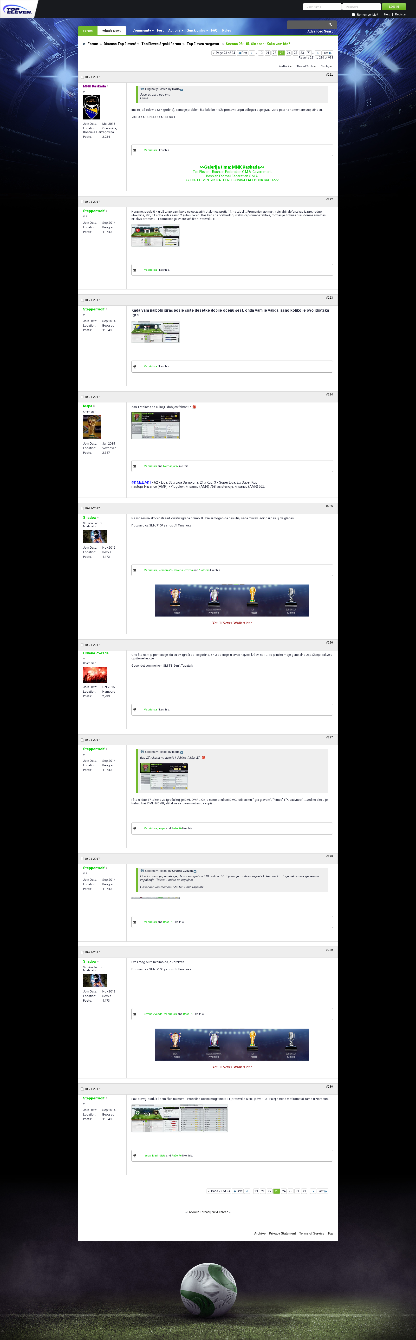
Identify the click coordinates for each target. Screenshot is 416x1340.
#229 (329, 950)
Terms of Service (311, 1233)
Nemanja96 (170, 466)
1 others (204, 570)
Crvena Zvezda (183, 570)
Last (325, 53)
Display (325, 66)
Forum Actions (169, 30)
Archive (260, 1233)
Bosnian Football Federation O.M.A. (232, 176)
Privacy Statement (282, 1233)
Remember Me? (367, 14)
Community (141, 30)
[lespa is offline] (92, 427)
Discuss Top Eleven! (120, 44)
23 (281, 53)
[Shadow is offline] (95, 536)
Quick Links (196, 30)
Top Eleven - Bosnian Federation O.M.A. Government (232, 172)
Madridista (150, 150)
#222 (329, 199)
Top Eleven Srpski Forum (161, 44)
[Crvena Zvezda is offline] (95, 675)
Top (330, 1233)
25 (295, 53)
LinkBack (283, 66)
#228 (329, 856)
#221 (329, 74)
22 (274, 53)
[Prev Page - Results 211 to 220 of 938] (252, 53)
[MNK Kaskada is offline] (91, 107)
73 (309, 53)
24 (288, 53)
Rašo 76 (177, 828)
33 (302, 53)
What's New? (112, 31)
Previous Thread (199, 1212)
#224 (329, 394)
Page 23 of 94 (225, 53)
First (244, 53)
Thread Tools (305, 66)
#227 (329, 737)
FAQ (214, 30)
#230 (329, 1086)
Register (400, 14)
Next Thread (220, 1212)
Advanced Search (321, 31)
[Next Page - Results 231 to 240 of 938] (318, 53)
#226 (329, 642)
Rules (226, 30)
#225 (329, 506)
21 (267, 53)
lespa (161, 828)
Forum (88, 31)
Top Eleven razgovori (204, 44)
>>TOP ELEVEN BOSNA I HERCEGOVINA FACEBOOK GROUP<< (232, 180)
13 (261, 53)
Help (387, 14)
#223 (329, 297)
